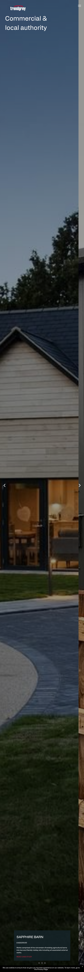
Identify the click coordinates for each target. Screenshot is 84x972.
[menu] (79, 5)
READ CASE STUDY (29, 957)
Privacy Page (42, 969)
